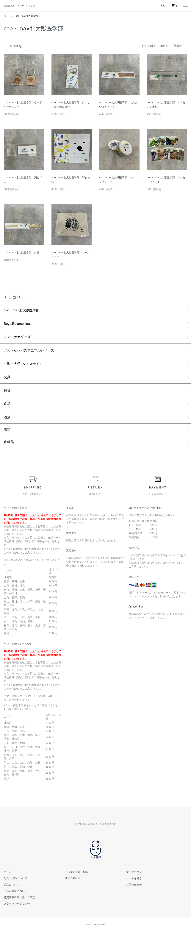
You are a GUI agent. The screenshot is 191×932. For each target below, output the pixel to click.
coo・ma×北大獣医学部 (28, 15)
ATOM (76, 878)
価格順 (164, 45)
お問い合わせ (134, 884)
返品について (11, 884)
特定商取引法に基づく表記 (19, 897)
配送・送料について (15, 878)
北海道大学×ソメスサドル (23, 363)
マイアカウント (135, 872)
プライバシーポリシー (17, 903)
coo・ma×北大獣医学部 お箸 (21, 252)
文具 (7, 376)
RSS (67, 878)
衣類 (7, 429)
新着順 (178, 45)
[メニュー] (185, 5)
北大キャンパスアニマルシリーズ (29, 350)
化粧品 (9, 441)
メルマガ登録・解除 (76, 872)
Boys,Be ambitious (18, 323)
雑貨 (7, 390)
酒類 (7, 416)
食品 (7, 403)
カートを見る (134, 878)
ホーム (7, 15)
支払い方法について (15, 891)
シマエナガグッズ (17, 336)
